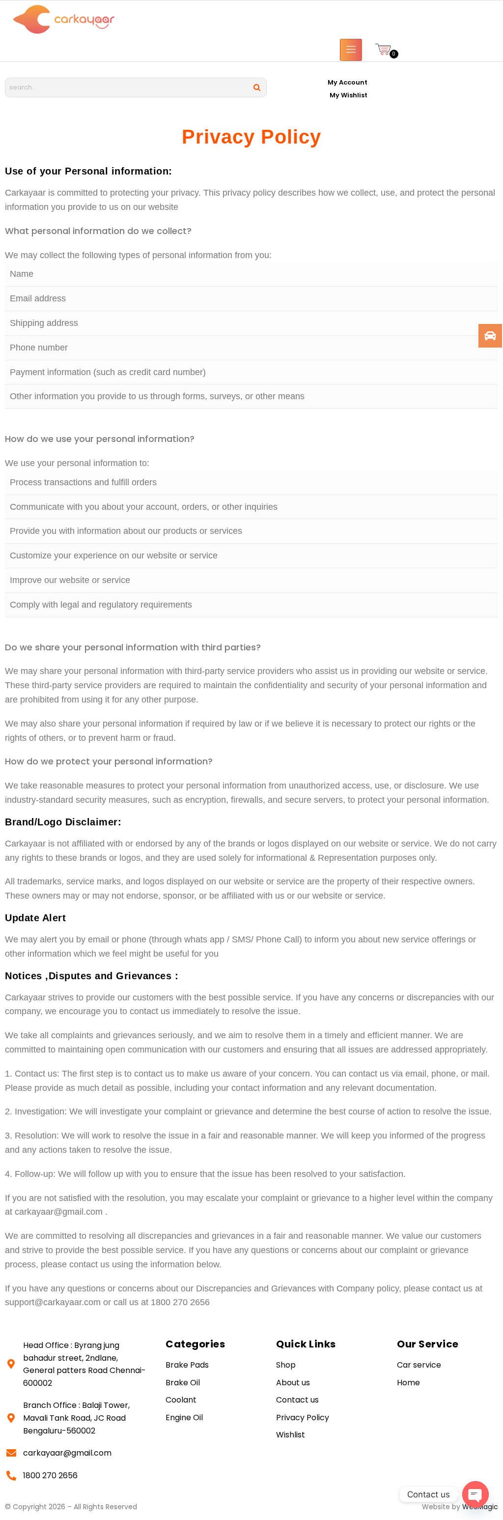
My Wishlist (348, 95)
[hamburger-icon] (351, 50)
